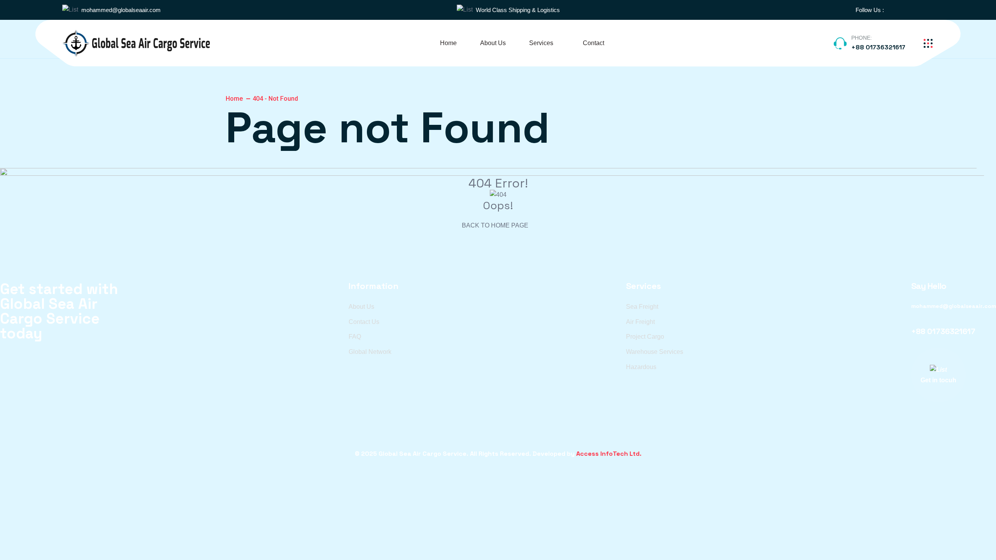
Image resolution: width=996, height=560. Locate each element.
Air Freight (640, 321)
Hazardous (641, 367)
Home (448, 43)
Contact (593, 43)
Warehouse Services (654, 351)
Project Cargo (645, 336)
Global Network (370, 351)
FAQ (355, 336)
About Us (493, 43)
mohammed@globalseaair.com (121, 10)
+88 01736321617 (878, 47)
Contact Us (364, 321)
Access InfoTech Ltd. (609, 454)
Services (541, 43)
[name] (894, 10)
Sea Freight (642, 306)
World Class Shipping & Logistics (518, 10)
